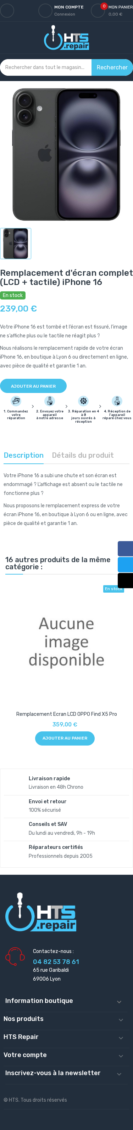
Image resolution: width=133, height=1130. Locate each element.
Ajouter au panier (33, 386)
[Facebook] (125, 549)
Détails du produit (83, 455)
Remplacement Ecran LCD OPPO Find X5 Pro (66, 714)
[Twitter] (125, 564)
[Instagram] (125, 580)
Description (24, 455)
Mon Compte (69, 7)
